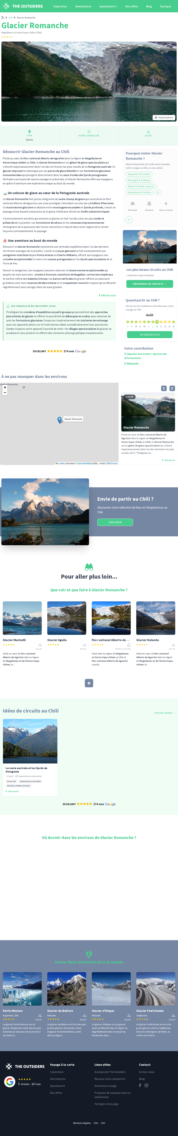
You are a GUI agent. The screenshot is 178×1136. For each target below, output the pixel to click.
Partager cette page (107, 1104)
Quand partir (57, 1085)
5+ (129, 219)
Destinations (83, 6)
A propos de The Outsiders (110, 1072)
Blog (149, 6)
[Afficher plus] (89, 683)
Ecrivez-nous (146, 1072)
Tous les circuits (164, 712)
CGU (96, 1123)
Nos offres (132, 6)
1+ (158, 192)
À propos (165, 6)
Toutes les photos (165, 117)
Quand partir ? (108, 6)
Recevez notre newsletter (110, 1079)
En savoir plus (150, 334)
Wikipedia (133, 363)
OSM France (112, 463)
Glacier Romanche (26, 17)
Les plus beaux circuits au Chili (149, 269)
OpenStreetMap (84, 463)
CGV (103, 1123)
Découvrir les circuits (150, 283)
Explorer (115, 522)
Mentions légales (82, 1123)
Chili (10, 17)
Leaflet (61, 463)
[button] (59, 351)
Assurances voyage (106, 1085)
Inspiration (60, 6)
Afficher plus (108, 295)
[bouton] (164, 388)
